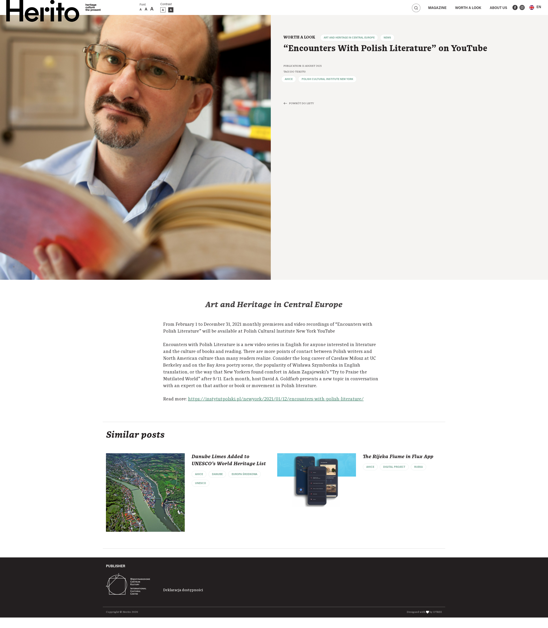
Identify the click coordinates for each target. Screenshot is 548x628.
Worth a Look (468, 8)
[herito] (42, 7)
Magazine (437, 8)
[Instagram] (522, 7)
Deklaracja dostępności (183, 590)
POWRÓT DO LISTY (301, 103)
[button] (535, 7)
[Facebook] (515, 7)
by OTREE (436, 612)
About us (498, 8)
